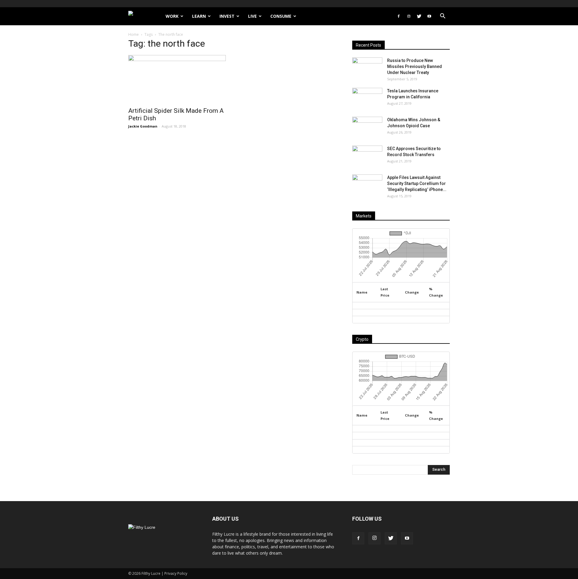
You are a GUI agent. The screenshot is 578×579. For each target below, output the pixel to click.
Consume (280, 16)
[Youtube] (429, 16)
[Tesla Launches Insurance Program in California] (367, 98)
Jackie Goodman (142, 126)
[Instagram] (408, 16)
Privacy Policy (175, 573)
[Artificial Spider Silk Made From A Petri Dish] (177, 79)
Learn (199, 16)
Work (172, 16)
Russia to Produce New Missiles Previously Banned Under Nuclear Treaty (414, 66)
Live (252, 16)
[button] (442, 17)
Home (133, 34)
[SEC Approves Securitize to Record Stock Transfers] (367, 156)
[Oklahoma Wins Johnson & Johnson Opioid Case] (367, 127)
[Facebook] (398, 16)
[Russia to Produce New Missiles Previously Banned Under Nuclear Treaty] (367, 68)
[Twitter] (419, 16)
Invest (227, 16)
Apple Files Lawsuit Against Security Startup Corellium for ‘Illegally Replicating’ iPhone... (416, 183)
